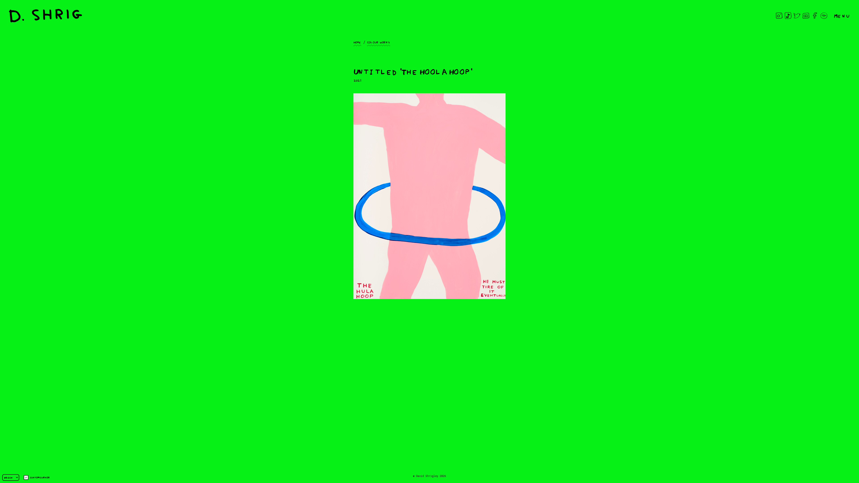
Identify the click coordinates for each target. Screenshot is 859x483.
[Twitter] (797, 15)
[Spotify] (824, 15)
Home (357, 42)
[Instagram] (779, 15)
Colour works (378, 42)
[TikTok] (788, 15)
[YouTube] (806, 15)
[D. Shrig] (45, 15)
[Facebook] (815, 15)
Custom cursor (40, 477)
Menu (842, 16)
